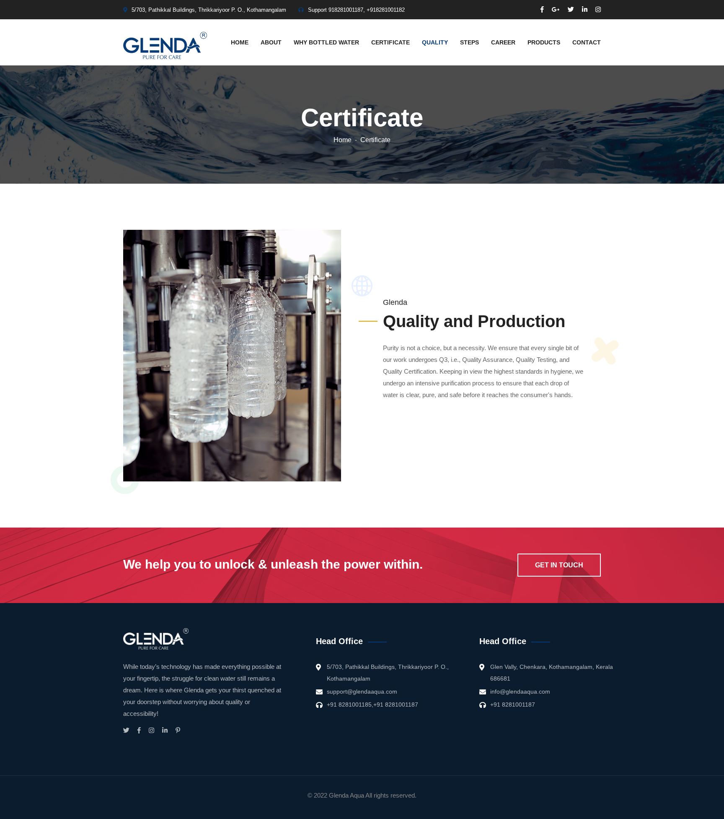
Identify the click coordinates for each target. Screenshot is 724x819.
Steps (469, 42)
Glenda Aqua (346, 795)
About (271, 42)
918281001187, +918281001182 (366, 10)
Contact (586, 42)
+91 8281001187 (512, 704)
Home (239, 42)
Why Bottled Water (326, 42)
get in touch (559, 565)
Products (543, 42)
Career (503, 42)
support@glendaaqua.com (362, 691)
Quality (435, 42)
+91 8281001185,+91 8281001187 (372, 704)
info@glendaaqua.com (520, 691)
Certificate (390, 42)
